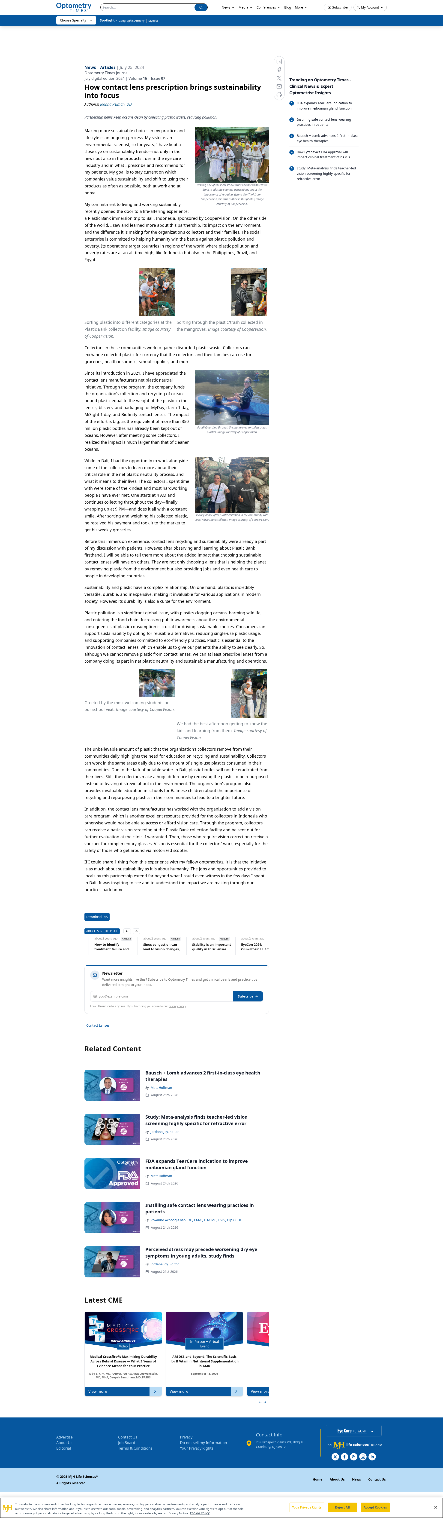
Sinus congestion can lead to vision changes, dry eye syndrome (151, 947)
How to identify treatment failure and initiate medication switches (101, 947)
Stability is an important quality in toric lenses (201, 946)
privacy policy (177, 1006)
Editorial (63, 1448)
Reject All (342, 1507)
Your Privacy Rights (196, 1448)
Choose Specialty (73, 20)
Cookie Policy (200, 1513)
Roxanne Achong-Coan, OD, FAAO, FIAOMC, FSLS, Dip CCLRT (197, 1220)
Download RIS (97, 917)
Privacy (186, 1437)
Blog (287, 7)
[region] (221, 1507)
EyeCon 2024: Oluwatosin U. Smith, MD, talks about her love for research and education (250, 947)
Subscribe (245, 996)
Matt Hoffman (161, 1087)
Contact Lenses (98, 1025)
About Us (64, 1442)
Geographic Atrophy (131, 21)
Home (317, 1479)
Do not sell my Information (203, 1442)
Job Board (126, 1442)
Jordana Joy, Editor (165, 1131)
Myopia (153, 21)
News (226, 7)
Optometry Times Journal (106, 72)
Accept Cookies (375, 1507)
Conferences (266, 7)
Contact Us (127, 1437)
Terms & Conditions (135, 1448)
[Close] (436, 1507)
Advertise (64, 1437)
